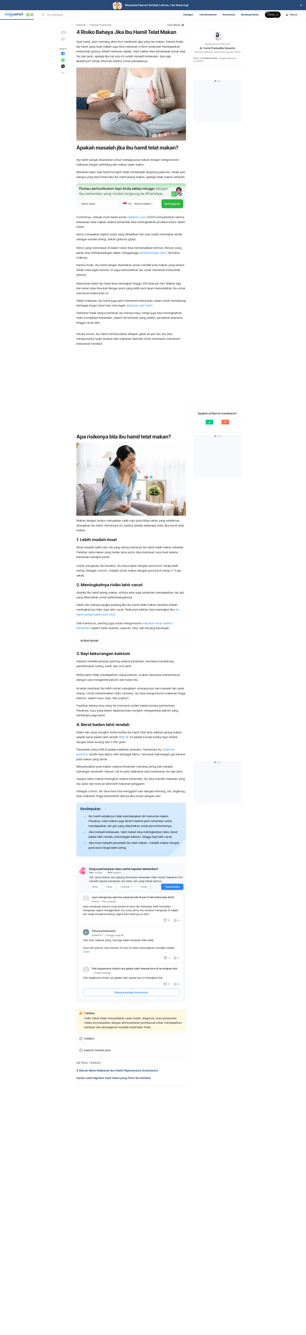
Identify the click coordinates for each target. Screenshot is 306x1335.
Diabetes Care (136, 217)
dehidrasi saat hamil (139, 305)
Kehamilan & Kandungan (100, 25)
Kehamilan (81, 25)
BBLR (123, 737)
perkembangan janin (153, 252)
